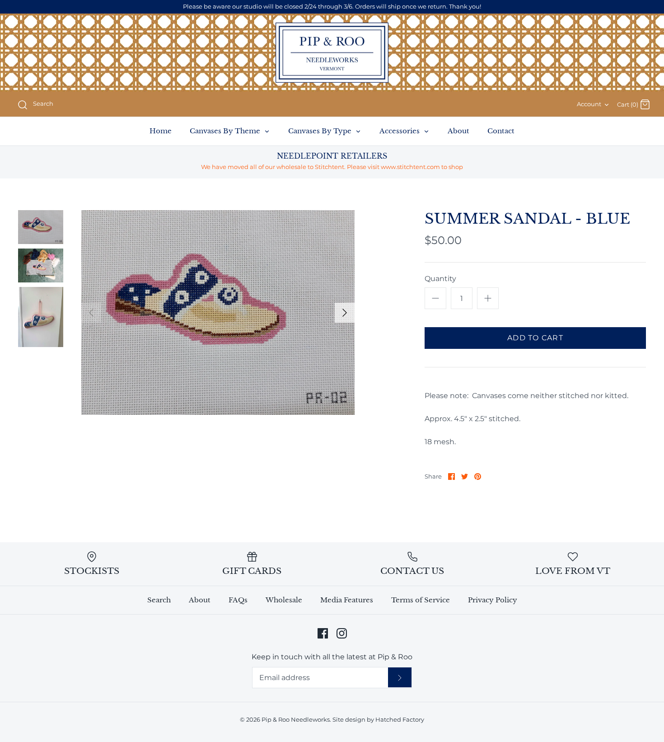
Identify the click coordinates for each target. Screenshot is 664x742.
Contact (500, 131)
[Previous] (91, 313)
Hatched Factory (399, 719)
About (458, 131)
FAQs (238, 600)
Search (159, 600)
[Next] (345, 313)
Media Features (346, 600)
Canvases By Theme (226, 131)
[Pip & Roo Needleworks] (332, 53)
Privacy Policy (492, 600)
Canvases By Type (320, 131)
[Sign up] (399, 677)
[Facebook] (323, 633)
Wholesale (284, 600)
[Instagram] (342, 633)
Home (161, 131)
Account (589, 104)
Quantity (440, 278)
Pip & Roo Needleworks (296, 719)
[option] (218, 312)
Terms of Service (420, 600)
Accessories (400, 131)
